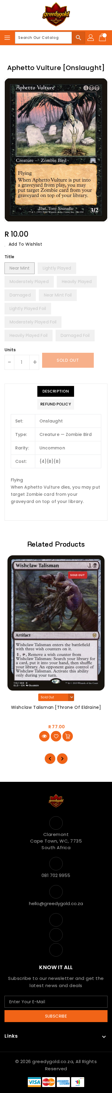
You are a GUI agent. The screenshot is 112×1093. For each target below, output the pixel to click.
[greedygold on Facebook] (56, 920)
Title (9, 257)
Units (10, 350)
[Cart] (103, 38)
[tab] (55, 391)
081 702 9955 (56, 875)
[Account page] (91, 38)
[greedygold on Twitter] (56, 935)
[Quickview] (44, 736)
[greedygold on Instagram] (56, 950)
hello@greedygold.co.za (56, 903)
